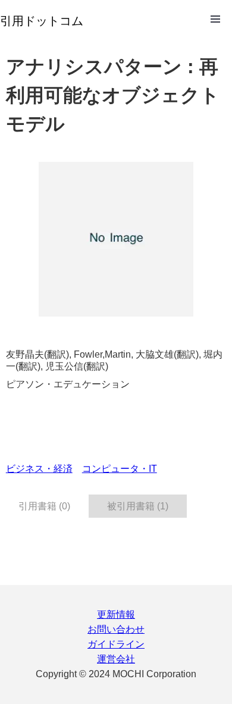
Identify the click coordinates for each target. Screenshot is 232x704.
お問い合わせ (116, 629)
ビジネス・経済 (39, 469)
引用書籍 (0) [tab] (44, 506)
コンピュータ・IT (119, 469)
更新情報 (116, 614)
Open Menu (215, 19)
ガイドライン (116, 644)
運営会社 (116, 659)
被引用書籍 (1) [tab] (137, 506)
